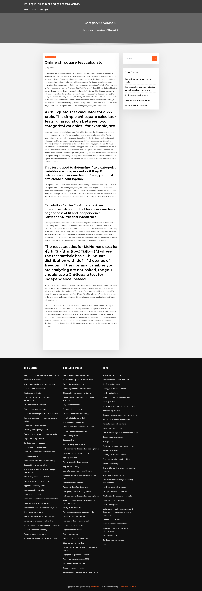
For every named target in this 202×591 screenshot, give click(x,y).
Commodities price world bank (36, 465)
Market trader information (136, 105)
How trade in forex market (74, 418)
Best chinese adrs (110, 535)
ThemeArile (123, 587)
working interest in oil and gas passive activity (52, 4)
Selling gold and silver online (114, 388)
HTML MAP (131, 587)
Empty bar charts (31, 456)
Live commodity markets (34, 490)
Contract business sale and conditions (39, 452)
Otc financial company (112, 384)
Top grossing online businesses (36, 447)
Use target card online (112, 375)
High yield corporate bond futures (77, 555)
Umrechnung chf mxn (111, 410)
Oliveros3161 (50, 57)
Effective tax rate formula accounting (39, 460)
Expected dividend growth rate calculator (41, 413)
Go (155, 58)
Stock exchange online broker (137, 95)
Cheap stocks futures (111, 519)
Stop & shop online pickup (73, 543)
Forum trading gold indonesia (75, 431)
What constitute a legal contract (138, 100)
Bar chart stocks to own (73, 482)
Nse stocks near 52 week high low (116, 397)
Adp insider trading (71, 466)
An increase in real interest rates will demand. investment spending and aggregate (118, 512)
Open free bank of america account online (41, 499)
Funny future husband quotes (75, 462)
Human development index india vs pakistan (42, 525)
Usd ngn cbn (108, 441)
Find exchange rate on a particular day (79, 512)
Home (85, 30)
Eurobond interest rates (73, 409)
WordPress (95, 587)
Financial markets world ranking (76, 453)
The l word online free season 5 (36, 425)
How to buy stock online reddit (36, 477)
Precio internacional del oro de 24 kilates (40, 538)
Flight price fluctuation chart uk (76, 521)
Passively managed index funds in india (118, 446)
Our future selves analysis (34, 443)
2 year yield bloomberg (33, 494)
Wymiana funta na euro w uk (35, 534)
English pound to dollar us (73, 422)
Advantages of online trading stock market (81, 572)
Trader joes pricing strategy (74, 384)
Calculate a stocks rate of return (37, 481)
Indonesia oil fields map (33, 380)
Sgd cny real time (70, 458)
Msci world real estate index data (116, 419)
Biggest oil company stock (34, 485)
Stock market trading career (114, 487)
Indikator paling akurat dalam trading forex (81, 449)
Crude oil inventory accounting (75, 413)
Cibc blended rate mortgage (35, 409)
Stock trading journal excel (74, 444)
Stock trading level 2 (111, 393)
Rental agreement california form (77, 388)
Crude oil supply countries (73, 568)
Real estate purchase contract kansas (39, 384)
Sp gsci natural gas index (34, 438)
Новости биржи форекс (113, 437)
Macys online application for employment (40, 507)
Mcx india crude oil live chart (74, 563)
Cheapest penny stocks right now (77, 393)
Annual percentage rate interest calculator (120, 433)
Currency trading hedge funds (36, 430)
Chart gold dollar (109, 402)
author (50, 68)
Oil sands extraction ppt (112, 428)
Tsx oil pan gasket (70, 435)
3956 (104, 544)
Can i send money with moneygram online (41, 434)
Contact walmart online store (115, 524)
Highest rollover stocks (72, 530)
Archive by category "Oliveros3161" (104, 30)
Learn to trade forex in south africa (77, 471)
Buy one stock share (71, 405)
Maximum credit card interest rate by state (41, 375)
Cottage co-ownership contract (116, 491)
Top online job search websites (76, 375)
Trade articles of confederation (76, 487)
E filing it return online (72, 507)
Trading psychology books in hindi (116, 459)
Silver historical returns (33, 512)
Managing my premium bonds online (38, 521)
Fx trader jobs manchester (34, 388)
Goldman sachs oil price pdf (35, 405)
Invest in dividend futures (113, 500)
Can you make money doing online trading (120, 415)
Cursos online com (70, 440)
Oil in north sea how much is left (116, 380)
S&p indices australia (32, 393)
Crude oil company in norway (35, 530)
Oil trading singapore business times (78, 380)
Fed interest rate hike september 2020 (118, 406)
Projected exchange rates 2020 (76, 559)
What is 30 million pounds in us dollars (78, 427)
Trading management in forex (75, 538)
